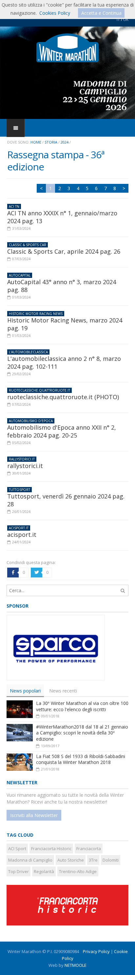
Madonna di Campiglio (30, 860)
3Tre (93, 860)
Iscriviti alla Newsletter (34, 815)
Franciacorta (88, 848)
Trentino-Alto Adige (78, 871)
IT (118, 19)
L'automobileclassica (28, 352)
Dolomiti (111, 860)
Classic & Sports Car (27, 245)
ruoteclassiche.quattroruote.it (39, 390)
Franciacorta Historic (51, 848)
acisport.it (19, 528)
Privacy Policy (96, 951)
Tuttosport (19, 489)
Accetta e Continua (101, 13)
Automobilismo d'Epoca (31, 421)
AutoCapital (19, 275)
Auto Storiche (70, 860)
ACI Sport (17, 848)
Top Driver (18, 871)
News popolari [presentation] (25, 691)
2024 (64, 142)
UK (125, 19)
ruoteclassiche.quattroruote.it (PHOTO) (63, 397)
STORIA (51, 142)
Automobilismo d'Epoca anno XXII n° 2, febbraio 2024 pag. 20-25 (61, 431)
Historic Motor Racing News (36, 313)
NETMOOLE (76, 965)
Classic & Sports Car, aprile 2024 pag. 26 (63, 251)
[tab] (25, 690)
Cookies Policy (54, 13)
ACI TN (14, 206)
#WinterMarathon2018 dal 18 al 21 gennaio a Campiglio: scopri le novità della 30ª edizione (82, 733)
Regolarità (44, 871)
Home (35, 142)
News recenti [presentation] (63, 691)
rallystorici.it (22, 459)
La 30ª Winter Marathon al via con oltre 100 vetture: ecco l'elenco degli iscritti (82, 706)
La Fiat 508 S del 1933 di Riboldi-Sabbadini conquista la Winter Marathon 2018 (80, 759)
